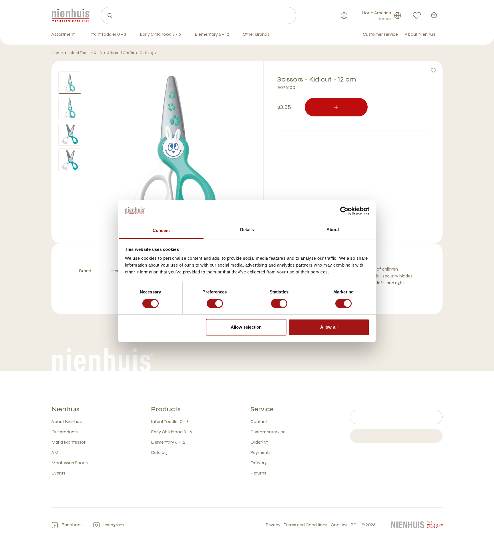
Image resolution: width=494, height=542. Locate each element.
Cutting (146, 52)
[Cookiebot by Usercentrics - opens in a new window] (344, 211)
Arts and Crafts (120, 52)
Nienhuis (65, 409)
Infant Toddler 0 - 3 (84, 52)
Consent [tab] (161, 230)
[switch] (215, 303)
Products (166, 409)
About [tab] (332, 229)
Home (57, 52)
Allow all (329, 327)
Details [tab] (247, 229)
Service (262, 409)
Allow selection (246, 327)
